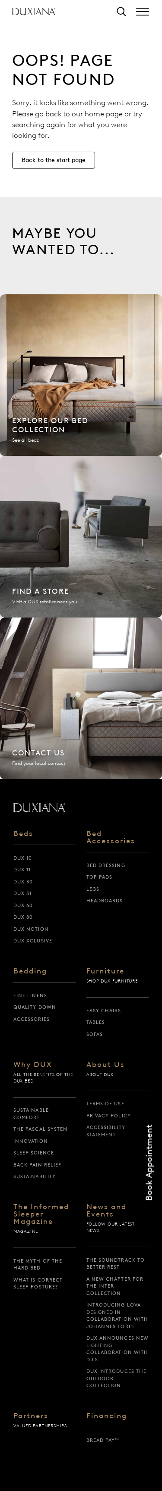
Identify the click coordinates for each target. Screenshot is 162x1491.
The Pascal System (40, 1129)
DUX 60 (23, 905)
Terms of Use (105, 1104)
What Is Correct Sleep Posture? (38, 1283)
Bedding (30, 971)
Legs (92, 889)
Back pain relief (37, 1165)
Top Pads (99, 877)
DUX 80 (23, 917)
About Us (105, 1065)
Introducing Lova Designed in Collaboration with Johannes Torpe (117, 1315)
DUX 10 (22, 858)
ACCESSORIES (31, 1019)
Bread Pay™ (103, 1440)
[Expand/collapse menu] (142, 11)
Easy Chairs (103, 1011)
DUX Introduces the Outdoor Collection (116, 1378)
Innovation (30, 1141)
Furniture (105, 971)
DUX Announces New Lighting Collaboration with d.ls (117, 1349)
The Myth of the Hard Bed (38, 1264)
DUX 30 (23, 882)
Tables (95, 1022)
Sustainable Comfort (31, 1113)
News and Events (106, 1210)
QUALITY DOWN (34, 1007)
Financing (106, 1416)
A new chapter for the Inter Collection (115, 1286)
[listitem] (81, 375)
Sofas (94, 1034)
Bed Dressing (105, 865)
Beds (23, 834)
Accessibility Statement (105, 1131)
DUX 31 (22, 893)
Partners (30, 1416)
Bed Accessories (110, 837)
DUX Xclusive (32, 941)
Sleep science (33, 1153)
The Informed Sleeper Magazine (41, 1214)
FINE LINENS (30, 995)
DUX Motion (31, 929)
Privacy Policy (108, 1116)
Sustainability (34, 1176)
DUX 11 (22, 870)
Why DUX (32, 1065)
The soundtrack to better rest (115, 1263)
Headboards (104, 901)
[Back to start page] (39, 807)
